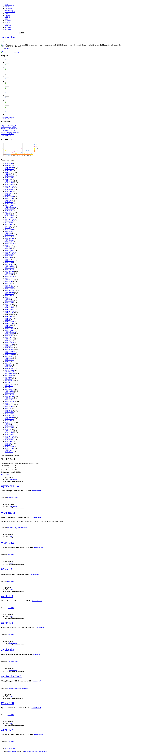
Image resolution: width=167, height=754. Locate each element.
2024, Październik (10, 165)
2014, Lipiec (8, 316)
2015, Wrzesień (9, 292)
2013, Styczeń (9, 347)
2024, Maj (8, 174)
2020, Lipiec (8, 233)
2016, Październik (10, 269)
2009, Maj (8, 424)
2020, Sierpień (9, 231)
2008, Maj (8, 445)
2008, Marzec (9, 448)
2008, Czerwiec (9, 443)
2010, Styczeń (9, 410)
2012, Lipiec (8, 358)
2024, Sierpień (9, 169)
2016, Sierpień (9, 273)
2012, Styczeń (9, 368)
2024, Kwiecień (9, 176)
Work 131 (7, 569)
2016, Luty (8, 283)
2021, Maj (8, 228)
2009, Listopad (9, 413)
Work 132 (7, 542)
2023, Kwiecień (9, 196)
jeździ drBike (12, 751)
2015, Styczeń (9, 306)
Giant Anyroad (8, 125)
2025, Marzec (9, 163)
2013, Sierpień (9, 335)
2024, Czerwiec (9, 172)
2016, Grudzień (9, 266)
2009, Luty (8, 429)
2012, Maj (8, 361)
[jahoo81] (7, 114)
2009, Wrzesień (9, 417)
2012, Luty (8, 367)
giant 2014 (8, 20)
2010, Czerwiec (9, 401)
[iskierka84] (7, 81)
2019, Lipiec (8, 242)
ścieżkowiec (8, 26)
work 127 (7, 729)
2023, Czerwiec (9, 193)
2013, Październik (10, 332)
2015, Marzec (9, 302)
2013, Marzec (9, 344)
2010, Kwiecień (9, 405)
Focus (6, 13)
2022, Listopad (9, 205)
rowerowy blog (8, 37)
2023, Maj (8, 195)
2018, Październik (10, 252)
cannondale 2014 (10, 10)
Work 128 (7, 703)
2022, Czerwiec (9, 212)
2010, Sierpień (9, 398)
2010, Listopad (9, 393)
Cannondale (8, 8)
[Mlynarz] (7, 110)
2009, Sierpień (9, 419)
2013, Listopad (9, 330)
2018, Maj (8, 259)
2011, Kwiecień (9, 384)
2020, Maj (8, 236)
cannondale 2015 (10, 12)
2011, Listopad (9, 372)
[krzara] (7, 72)
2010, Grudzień (9, 391)
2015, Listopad (9, 288)
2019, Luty (8, 249)
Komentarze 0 (36, 490)
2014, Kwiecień (9, 321)
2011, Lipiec (8, 379)
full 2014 (7, 15)
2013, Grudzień (9, 328)
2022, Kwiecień (9, 216)
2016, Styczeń (9, 285)
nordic (7, 24)
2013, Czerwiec (9, 339)
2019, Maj (8, 245)
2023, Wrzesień (9, 188)
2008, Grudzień (9, 433)
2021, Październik (10, 219)
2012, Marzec (9, 365)
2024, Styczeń (9, 181)
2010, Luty (8, 408)
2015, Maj (8, 299)
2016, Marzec (9, 281)
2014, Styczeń (9, 327)
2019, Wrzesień (9, 238)
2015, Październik (10, 290)
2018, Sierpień (9, 255)
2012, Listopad (9, 351)
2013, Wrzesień (9, 334)
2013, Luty (8, 346)
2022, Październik (10, 207)
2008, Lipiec (8, 441)
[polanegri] (7, 91)
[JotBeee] (7, 62)
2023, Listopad (9, 184)
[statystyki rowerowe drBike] (10, 52)
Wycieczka (8, 512)
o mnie (7, 48)
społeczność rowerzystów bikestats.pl (35, 751)
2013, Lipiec (8, 337)
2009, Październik (10, 415)
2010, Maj (8, 403)
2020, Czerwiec (9, 235)
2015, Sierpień (9, 294)
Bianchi (7, 6)
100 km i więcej (9, 5)
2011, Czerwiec (9, 380)
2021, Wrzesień (9, 221)
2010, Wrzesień (9, 396)
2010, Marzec (9, 406)
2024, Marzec (9, 177)
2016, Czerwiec (9, 276)
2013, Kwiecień (9, 342)
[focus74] (7, 100)
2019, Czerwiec (9, 243)
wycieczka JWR (11, 486)
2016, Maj (8, 278)
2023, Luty (8, 200)
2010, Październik (10, 394)
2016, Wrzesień (9, 271)
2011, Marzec (9, 386)
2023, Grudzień (9, 183)
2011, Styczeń (9, 389)
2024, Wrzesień (9, 167)
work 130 (7, 596)
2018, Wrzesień (9, 254)
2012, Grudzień (9, 349)
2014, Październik (10, 311)
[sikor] (7, 76)
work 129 (7, 623)
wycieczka (7, 649)
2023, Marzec (9, 198)
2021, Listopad (9, 217)
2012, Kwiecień (9, 363)
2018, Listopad (9, 250)
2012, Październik (10, 353)
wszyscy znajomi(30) (7, 118)
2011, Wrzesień (9, 375)
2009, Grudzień (9, 412)
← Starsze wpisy (10, 748)
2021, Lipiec (8, 224)
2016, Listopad (9, 268)
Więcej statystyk (6, 474)
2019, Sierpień (9, 240)
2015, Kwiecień (9, 301)
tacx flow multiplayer (10, 132)
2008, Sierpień (9, 439)
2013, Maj (8, 341)
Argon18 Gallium (9, 128)
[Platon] (7, 95)
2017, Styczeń (9, 264)
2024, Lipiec (8, 170)
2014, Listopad (9, 309)
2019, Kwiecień (9, 247)
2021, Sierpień (9, 222)
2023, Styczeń (9, 202)
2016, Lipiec (8, 275)
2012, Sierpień (9, 356)
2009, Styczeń (9, 431)
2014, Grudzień (9, 308)
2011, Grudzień (9, 370)
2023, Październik (10, 186)
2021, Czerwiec (9, 226)
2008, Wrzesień (9, 438)
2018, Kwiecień (9, 261)
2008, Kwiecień (9, 446)
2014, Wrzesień (9, 313)
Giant (6, 19)
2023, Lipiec (8, 191)
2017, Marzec (9, 262)
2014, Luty (8, 325)
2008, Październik (10, 436)
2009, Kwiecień (9, 426)
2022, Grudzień (9, 203)
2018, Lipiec (8, 257)
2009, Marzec (9, 427)
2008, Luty (8, 450)
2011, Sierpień (9, 377)
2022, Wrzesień (9, 209)
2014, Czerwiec (9, 318)
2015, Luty (8, 304)
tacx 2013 (8, 27)
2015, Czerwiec (9, 297)
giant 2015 (8, 22)
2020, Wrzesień (9, 229)
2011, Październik (10, 373)
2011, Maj (8, 382)
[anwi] (7, 67)
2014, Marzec (9, 323)
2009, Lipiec (8, 420)
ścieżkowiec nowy (8, 127)
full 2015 (7, 17)
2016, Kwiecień (9, 280)
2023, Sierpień (9, 189)
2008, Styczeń (9, 452)
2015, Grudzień (9, 287)
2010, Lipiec (8, 400)
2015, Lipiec (8, 295)
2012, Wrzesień (9, 354)
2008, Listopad (9, 434)
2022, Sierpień (9, 210)
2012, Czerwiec (9, 360)
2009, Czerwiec (9, 422)
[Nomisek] (7, 86)
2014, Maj (8, 320)
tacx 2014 (8, 29)
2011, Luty (8, 387)
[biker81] (7, 105)
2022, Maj (8, 214)
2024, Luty (8, 179)
